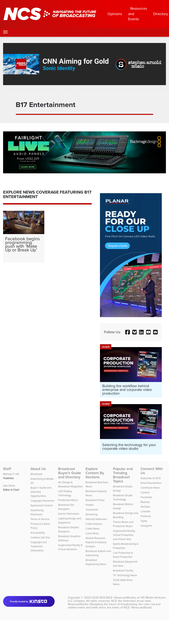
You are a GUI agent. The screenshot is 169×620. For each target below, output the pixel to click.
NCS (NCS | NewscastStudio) (117, 597)
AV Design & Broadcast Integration (70, 484)
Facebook (146, 497)
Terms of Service (40, 519)
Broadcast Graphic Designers (68, 529)
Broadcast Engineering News (96, 562)
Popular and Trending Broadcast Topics (123, 475)
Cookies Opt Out (40, 537)
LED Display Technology (65, 493)
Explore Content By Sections (95, 473)
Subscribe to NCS (151, 478)
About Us (38, 469)
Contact (145, 492)
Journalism (92, 510)
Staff (7, 469)
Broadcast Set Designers (66, 507)
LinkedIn (145, 511)
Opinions (115, 14)
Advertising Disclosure (37, 512)
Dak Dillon (9, 486)
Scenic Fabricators (68, 514)
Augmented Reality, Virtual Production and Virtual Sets (124, 535)
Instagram (146, 526)
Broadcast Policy (95, 500)
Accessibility (38, 533)
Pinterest (146, 516)
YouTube (145, 507)
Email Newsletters (151, 483)
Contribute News (150, 488)
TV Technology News (125, 575)
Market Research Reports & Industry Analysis (96, 542)
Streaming (91, 514)
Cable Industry (94, 524)
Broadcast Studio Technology (123, 497)
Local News (92, 533)
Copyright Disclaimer (42, 501)
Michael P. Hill (11, 474)
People (90, 505)
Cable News (93, 529)
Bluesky (145, 502)
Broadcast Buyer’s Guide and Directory (69, 473)
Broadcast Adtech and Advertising (98, 553)
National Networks (96, 519)
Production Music (68, 500)
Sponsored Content (42, 505)
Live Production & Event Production (123, 555)
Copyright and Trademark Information (39, 546)
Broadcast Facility (123, 570)
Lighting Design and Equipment (69, 520)
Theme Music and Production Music (123, 524)
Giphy (144, 521)
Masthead (36, 474)
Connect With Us (152, 471)
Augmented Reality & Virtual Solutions (70, 547)
